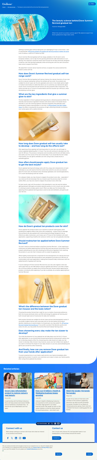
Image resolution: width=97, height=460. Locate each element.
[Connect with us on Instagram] (20, 438)
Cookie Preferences (32, 449)
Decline (59, 454)
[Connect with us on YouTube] (24, 438)
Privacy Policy (45, 447)
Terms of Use (36, 447)
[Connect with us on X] (12, 438)
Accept (90, 454)
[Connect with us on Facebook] (8, 438)
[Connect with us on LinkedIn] (16, 438)
